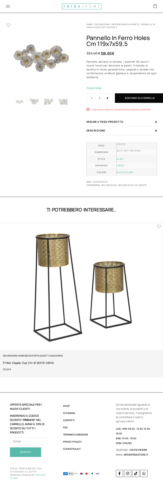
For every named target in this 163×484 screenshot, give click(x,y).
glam (119, 158)
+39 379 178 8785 (138, 450)
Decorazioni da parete (125, 24)
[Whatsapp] (143, 473)
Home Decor (25, 355)
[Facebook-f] (119, 473)
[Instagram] (127, 473)
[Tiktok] (135, 473)
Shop (66, 406)
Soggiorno (56, 355)
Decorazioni (102, 24)
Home (89, 24)
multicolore (124, 172)
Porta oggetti (40, 355)
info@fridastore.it (136, 454)
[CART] (155, 6)
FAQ (65, 427)
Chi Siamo (69, 413)
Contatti (69, 420)
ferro (120, 165)
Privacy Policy (72, 441)
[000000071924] (41, 59)
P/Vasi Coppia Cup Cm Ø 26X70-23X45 (28, 363)
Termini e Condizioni (75, 434)
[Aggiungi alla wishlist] (8, 25)
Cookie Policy (72, 449)
